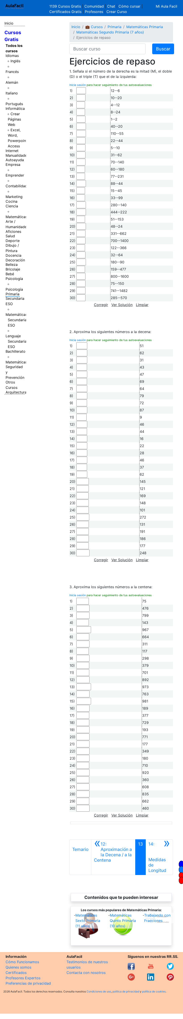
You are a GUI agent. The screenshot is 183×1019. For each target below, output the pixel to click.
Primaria (12, 294)
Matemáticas (16, 217)
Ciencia (12, 206)
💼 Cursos (94, 27)
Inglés (15, 61)
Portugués (14, 104)
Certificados (16, 972)
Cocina (11, 201)
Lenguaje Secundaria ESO (16, 341)
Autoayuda (15, 160)
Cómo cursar (129, 6)
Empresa (13, 164)
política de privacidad (125, 991)
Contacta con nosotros (86, 972)
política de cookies (154, 991)
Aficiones (13, 231)
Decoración (15, 260)
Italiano (12, 93)
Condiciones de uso (99, 991)
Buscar (163, 49)
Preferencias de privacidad (28, 983)
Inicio (8, 23)
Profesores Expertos (23, 978)
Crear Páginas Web (14, 119)
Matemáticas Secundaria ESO (16, 319)
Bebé (10, 274)
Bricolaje (13, 269)
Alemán (12, 82)
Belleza (12, 264)
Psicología (14, 278)
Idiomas (12, 55)
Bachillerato (15, 351)
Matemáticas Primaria (144, 27)
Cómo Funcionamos (22, 962)
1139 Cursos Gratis (65, 6)
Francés (12, 71)
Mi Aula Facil (166, 6)
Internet (12, 150)
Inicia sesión (77, 85)
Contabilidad (16, 186)
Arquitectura (16, 392)
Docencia (13, 255)
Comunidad (94, 6)
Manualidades (17, 155)
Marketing (14, 196)
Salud (10, 236)
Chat (111, 6)
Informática (15, 108)
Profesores (94, 11)
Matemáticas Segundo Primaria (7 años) (110, 32)
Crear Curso (116, 11)
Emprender (15, 175)
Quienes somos (18, 967)
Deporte (13, 240)
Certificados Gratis (65, 11)
